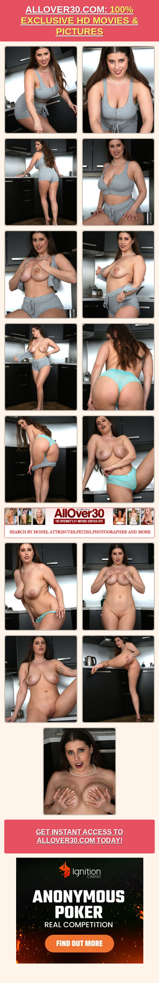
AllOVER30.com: (80, 20)
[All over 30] (79, 523)
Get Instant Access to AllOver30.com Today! (79, 836)
